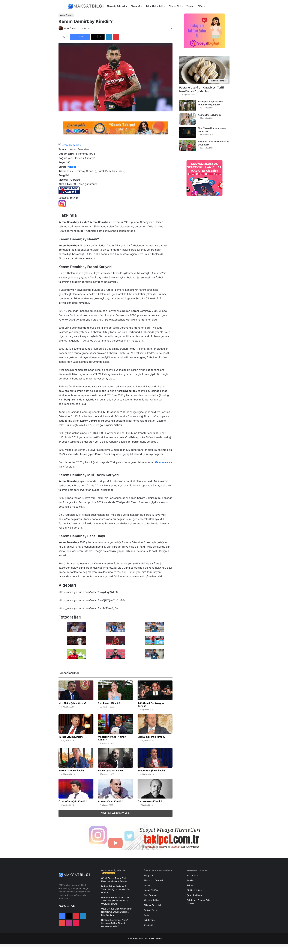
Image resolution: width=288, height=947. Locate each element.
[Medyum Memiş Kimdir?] (155, 724)
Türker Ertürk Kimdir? (70, 736)
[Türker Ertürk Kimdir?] (75, 724)
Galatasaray (162, 462)
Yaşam (190, 6)
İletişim (190, 880)
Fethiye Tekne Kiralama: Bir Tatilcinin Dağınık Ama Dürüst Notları (115, 889)
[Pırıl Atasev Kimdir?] (115, 690)
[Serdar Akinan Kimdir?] (75, 758)
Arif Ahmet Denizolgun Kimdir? (151, 704)
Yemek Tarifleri (151, 890)
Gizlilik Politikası (194, 890)
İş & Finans (149, 920)
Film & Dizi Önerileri (153, 880)
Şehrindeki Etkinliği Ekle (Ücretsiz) (198, 902)
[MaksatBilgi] (86, 6)
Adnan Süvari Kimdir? (110, 801)
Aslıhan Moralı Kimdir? (209, 115)
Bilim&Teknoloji (154, 6)
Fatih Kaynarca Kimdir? (111, 770)
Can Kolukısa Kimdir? (150, 801)
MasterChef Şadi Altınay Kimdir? (112, 738)
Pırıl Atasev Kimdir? (109, 703)
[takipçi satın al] (115, 127)
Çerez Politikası (194, 895)
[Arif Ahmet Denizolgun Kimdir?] (155, 690)
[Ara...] (210, 6)
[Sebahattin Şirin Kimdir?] (155, 758)
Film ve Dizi (175, 6)
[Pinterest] (116, 37)
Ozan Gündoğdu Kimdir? (72, 801)
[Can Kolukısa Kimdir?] (155, 789)
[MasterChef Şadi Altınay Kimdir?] (115, 724)
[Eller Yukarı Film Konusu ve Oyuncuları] (187, 132)
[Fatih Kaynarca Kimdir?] (115, 758)
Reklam (190, 885)
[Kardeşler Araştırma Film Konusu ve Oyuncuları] (187, 105)
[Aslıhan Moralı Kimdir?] (187, 119)
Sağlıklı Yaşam (151, 910)
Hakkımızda (192, 875)
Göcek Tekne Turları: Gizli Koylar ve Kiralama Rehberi (114, 880)
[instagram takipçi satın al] (144, 836)
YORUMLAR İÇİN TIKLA (115, 813)
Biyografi (136, 6)
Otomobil (148, 925)
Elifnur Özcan (69, 28)
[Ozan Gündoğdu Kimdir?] (75, 789)
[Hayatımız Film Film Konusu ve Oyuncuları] (187, 145)
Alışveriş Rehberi (116, 6)
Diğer (200, 6)
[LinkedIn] (109, 37)
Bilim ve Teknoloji (152, 905)
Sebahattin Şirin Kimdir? (151, 770)
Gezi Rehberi (150, 895)
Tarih (146, 915)
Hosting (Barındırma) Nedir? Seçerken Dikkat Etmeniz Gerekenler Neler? (114, 923)
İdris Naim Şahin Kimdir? (72, 703)
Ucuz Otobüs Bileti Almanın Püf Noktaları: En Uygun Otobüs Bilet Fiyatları (116, 911)
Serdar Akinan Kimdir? (71, 770)
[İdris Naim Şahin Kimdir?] (75, 690)
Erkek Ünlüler (66, 15)
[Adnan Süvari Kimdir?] (115, 789)
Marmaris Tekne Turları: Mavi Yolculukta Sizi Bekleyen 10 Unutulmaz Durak (115, 900)
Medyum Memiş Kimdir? (151, 736)
